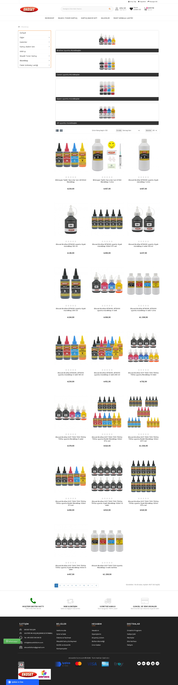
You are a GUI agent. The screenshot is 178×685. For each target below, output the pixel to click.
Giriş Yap (133, 1)
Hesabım (95, 630)
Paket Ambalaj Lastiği (123, 18)
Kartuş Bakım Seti (89, 18)
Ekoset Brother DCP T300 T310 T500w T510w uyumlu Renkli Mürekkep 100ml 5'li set (71, 503)
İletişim (130, 645)
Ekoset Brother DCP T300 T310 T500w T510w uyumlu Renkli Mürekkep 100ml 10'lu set (107, 439)
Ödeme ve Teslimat (63, 638)
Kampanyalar (61, 649)
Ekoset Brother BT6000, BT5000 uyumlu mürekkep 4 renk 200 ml (107, 374)
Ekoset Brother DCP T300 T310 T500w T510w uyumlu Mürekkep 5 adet (71, 438)
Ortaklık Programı (134, 630)
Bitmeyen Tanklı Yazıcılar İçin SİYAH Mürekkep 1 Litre (107, 181)
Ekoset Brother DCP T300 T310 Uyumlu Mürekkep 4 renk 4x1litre (107, 566)
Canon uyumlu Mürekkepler (68, 75)
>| (96, 585)
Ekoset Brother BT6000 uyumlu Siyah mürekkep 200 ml (71, 309)
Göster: (149, 130)
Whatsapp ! (13, 641)
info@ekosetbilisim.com (33, 643)
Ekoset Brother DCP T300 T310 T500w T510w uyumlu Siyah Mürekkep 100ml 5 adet (70, 567)
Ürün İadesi (96, 645)
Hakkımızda (61, 630)
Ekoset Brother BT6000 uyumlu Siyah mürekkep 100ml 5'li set (107, 245)
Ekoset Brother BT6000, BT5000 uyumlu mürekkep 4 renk (107, 309)
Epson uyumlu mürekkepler (68, 99)
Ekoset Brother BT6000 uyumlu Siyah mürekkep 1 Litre (143, 181)
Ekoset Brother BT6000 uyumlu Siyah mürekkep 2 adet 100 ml (143, 245)
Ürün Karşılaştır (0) (100, 130)
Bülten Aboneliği (98, 641)
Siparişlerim (96, 634)
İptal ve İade (61, 634)
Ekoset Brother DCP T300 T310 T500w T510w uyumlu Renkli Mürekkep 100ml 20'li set (143, 439)
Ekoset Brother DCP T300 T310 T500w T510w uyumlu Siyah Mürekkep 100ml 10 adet (107, 503)
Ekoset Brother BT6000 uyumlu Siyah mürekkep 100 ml (71, 245)
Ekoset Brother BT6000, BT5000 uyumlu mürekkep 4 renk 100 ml (71, 374)
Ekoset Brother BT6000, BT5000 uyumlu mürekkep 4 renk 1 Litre (143, 309)
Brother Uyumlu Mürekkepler (69, 50)
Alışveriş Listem (98, 638)
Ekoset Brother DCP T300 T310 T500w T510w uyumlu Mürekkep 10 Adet (143, 374)
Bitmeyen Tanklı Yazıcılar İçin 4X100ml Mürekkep (70, 181)
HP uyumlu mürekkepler (67, 123)
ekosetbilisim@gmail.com (34, 647)
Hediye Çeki (131, 634)
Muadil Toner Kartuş (67, 18)
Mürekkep (49, 18)
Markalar (130, 638)
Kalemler (105, 18)
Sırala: (119, 130)
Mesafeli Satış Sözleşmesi (66, 641)
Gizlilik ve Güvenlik (63, 645)
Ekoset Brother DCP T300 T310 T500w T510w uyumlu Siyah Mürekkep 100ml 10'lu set (143, 503)
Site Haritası (132, 641)
